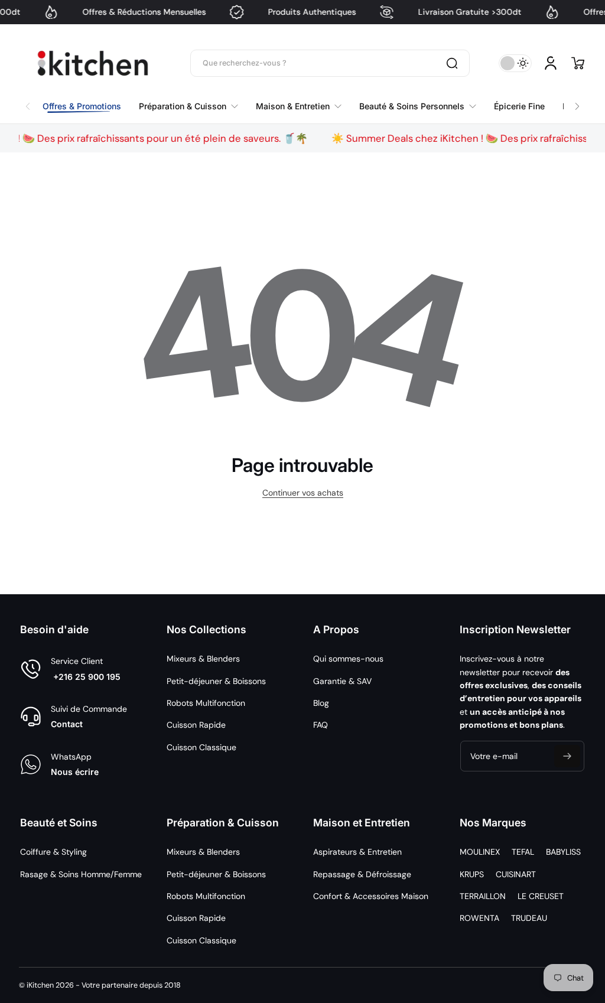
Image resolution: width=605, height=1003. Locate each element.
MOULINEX (480, 851)
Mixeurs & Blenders (203, 658)
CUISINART (516, 874)
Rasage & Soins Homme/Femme (81, 874)
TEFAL (523, 851)
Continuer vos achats (302, 492)
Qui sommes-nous (348, 658)
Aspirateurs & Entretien (357, 851)
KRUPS (472, 874)
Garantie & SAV (342, 681)
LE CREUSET (541, 896)
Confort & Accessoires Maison (370, 896)
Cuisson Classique (201, 747)
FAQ (320, 724)
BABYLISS (563, 851)
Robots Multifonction (206, 703)
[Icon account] (551, 63)
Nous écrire (75, 772)
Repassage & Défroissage (362, 874)
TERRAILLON (483, 896)
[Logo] (93, 63)
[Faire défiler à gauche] (28, 103)
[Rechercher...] (452, 63)
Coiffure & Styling (53, 851)
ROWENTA (479, 918)
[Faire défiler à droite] (577, 103)
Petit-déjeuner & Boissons (216, 681)
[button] (578, 63)
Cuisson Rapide (196, 724)
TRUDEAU (529, 918)
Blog (321, 703)
